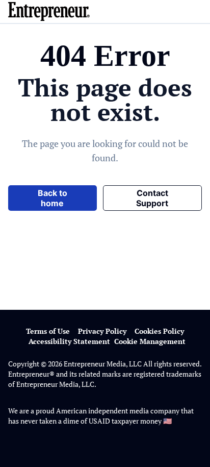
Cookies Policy (159, 331)
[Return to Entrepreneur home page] (105, 11)
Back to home (52, 198)
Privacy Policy (102, 331)
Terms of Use (48, 331)
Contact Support (152, 198)
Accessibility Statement (69, 341)
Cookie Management (150, 341)
